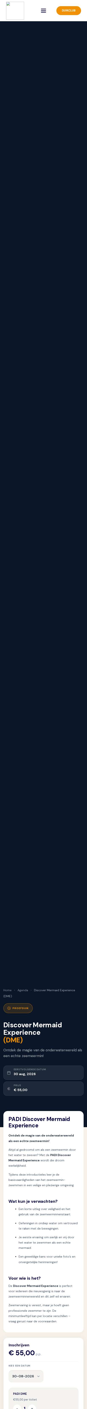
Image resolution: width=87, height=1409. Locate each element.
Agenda (23, 990)
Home (7, 990)
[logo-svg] (15, 11)
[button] (43, 10)
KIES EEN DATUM (19, 1365)
